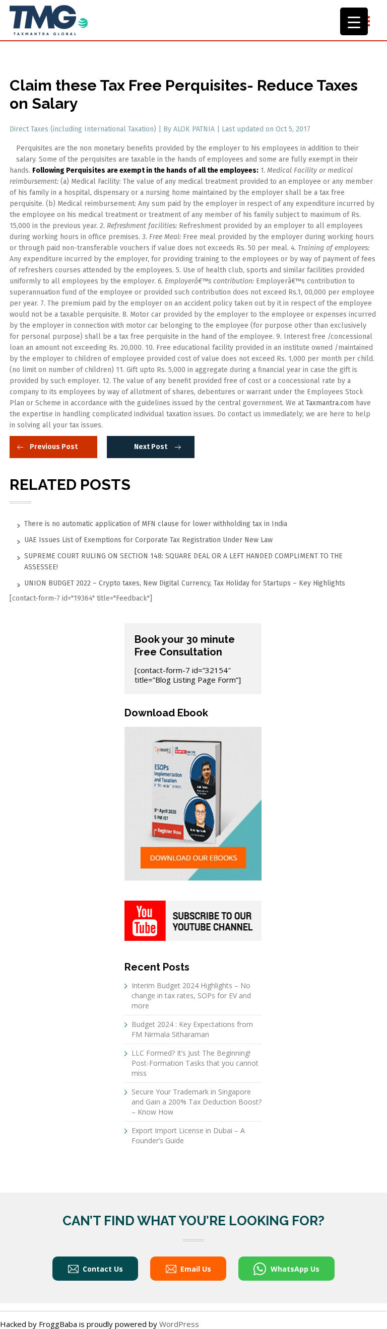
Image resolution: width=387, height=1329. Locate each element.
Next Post (150, 446)
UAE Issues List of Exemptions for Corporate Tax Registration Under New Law (148, 540)
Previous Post (54, 446)
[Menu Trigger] (354, 21)
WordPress (179, 1324)
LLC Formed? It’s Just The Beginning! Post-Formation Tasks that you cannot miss (195, 1063)
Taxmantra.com (330, 403)
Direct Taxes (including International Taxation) (84, 129)
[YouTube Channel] (193, 920)
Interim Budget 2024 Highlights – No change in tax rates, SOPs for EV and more (191, 995)
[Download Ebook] (193, 802)
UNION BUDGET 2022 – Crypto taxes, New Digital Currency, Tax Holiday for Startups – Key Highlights (184, 583)
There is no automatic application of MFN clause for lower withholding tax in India (155, 524)
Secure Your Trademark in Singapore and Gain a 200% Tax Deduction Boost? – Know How (197, 1102)
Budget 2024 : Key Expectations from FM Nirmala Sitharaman (192, 1029)
